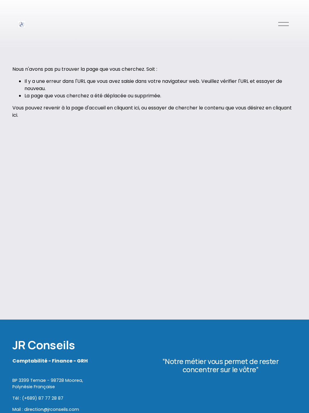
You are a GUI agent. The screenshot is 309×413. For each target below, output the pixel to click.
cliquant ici (126, 107)
